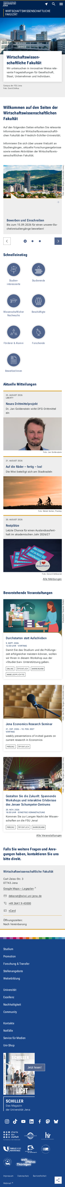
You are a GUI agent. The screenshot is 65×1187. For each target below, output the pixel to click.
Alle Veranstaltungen (49, 835)
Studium (8, 949)
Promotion (9, 956)
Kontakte (8, 1023)
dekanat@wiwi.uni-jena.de (25, 896)
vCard (12, 910)
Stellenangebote (13, 971)
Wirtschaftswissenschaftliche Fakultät (27, 12)
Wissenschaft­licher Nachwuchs (13, 313)
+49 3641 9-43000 (20, 903)
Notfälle (8, 1030)
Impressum (8, 1176)
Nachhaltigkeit (12, 1004)
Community (10, 1012)
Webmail (8, 1183)
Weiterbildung (11, 978)
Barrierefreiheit (39, 1176)
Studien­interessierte (13, 282)
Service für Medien (14, 1038)
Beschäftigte (38, 311)
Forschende (38, 343)
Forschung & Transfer (16, 963)
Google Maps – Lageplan (19, 888)
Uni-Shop (9, 1045)
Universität (9, 990)
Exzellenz (8, 997)
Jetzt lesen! (35, 1067)
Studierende (38, 280)
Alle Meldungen (52, 579)
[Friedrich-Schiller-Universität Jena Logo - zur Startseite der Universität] (9, 4)
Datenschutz (23, 1176)
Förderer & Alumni (14, 343)
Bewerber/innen (13, 370)
